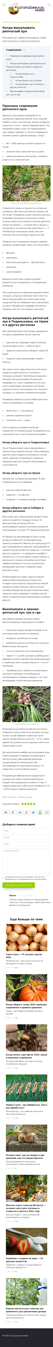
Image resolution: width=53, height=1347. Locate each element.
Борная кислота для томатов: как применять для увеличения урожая (26, 1310)
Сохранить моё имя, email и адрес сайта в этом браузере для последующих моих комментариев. (26, 878)
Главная (6, 22)
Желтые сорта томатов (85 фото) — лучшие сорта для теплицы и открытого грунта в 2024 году (25, 1208)
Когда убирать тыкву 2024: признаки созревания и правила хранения (26, 1006)
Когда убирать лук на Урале (29, 80)
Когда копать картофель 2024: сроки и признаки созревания (26, 1056)
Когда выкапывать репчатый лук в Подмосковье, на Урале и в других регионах (26, 66)
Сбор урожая (25, 797)
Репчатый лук (10, 797)
